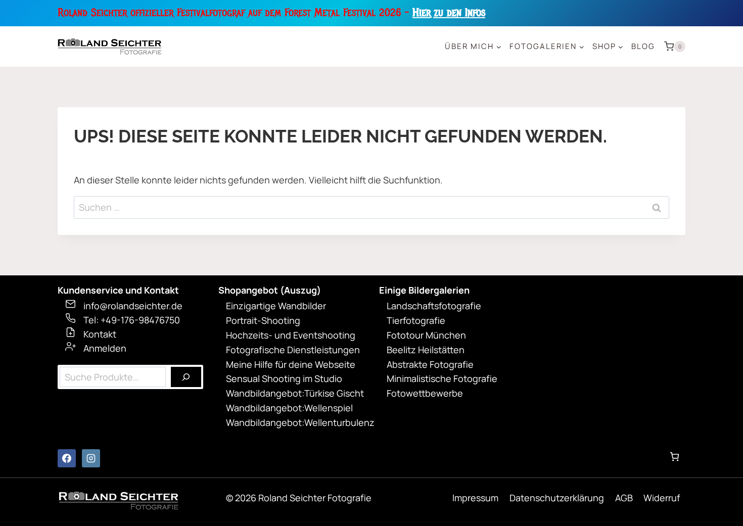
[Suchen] (186, 377)
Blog (643, 46)
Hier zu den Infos (448, 13)
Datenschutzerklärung (556, 498)
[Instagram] (91, 458)
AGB (624, 498)
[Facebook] (67, 458)
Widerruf (661, 498)
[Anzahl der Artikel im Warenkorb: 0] (674, 456)
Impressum (475, 498)
